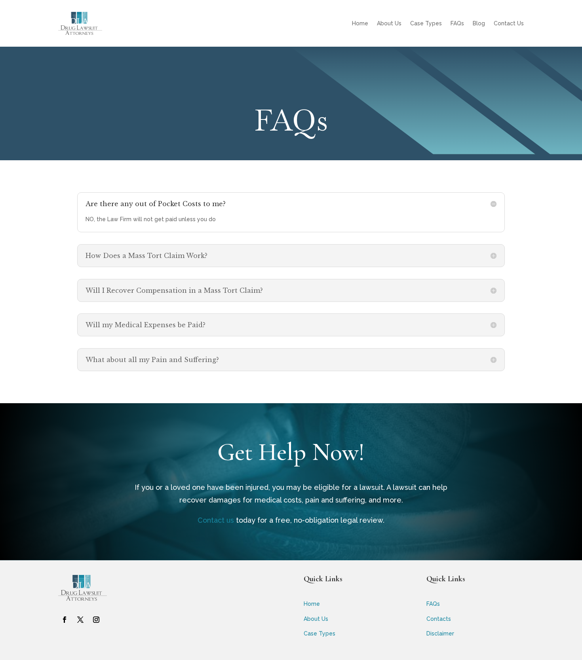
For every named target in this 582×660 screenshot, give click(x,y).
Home (360, 23)
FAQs (457, 23)
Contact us (216, 520)
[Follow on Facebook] (64, 619)
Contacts (438, 619)
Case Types (426, 23)
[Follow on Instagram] (96, 619)
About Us (389, 23)
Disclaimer (440, 633)
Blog (479, 23)
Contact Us (509, 23)
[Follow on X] (80, 619)
